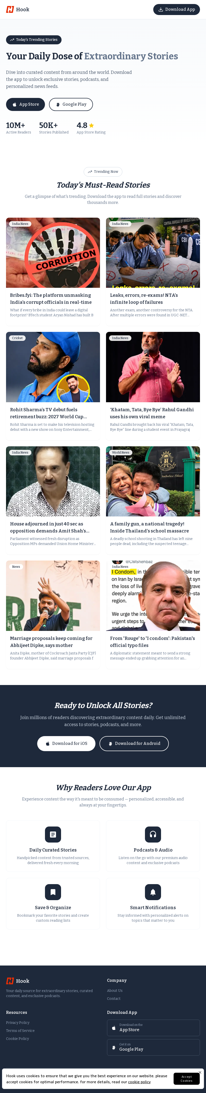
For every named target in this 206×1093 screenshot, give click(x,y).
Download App (180, 9)
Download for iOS (69, 743)
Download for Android (137, 743)
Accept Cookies (186, 1078)
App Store (29, 104)
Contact (114, 999)
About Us (115, 991)
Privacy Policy (17, 1023)
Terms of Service (20, 1031)
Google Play (74, 104)
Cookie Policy (17, 1039)
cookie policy (139, 1081)
